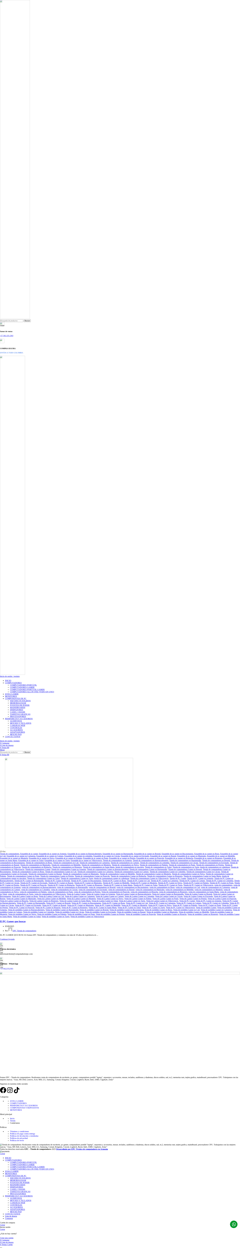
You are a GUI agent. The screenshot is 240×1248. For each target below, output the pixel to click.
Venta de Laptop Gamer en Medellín (51, 899)
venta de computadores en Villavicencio (50, 894)
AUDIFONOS (16, 721)
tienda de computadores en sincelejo (130, 867)
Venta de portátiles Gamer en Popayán (141, 914)
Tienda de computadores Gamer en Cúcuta (203, 872)
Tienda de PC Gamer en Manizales (88, 883)
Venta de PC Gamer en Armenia (208, 901)
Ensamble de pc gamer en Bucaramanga (177, 854)
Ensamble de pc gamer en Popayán (150, 858)
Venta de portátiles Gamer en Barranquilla (62, 910)
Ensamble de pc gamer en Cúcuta (106, 856)
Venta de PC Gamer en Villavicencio (180, 908)
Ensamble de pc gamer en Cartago (49, 856)
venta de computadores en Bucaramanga (132, 887)
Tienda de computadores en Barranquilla (185, 860)
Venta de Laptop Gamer (76, 894)
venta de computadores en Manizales (150, 890)
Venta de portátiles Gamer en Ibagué (131, 912)
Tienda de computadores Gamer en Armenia (68, 869)
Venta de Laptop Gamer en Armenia (100, 894)
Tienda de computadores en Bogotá (216, 860)
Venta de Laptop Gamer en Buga (25, 896)
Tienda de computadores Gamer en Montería (153, 874)
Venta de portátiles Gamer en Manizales (162, 912)
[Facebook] (3, 1090)
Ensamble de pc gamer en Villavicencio (86, 860)
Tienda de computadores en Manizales (35, 865)
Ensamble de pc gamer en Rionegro (208, 858)
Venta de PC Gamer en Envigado (28, 905)
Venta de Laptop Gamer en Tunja (132, 901)
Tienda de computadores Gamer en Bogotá (185, 869)
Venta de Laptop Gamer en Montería (81, 899)
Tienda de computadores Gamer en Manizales (81, 874)
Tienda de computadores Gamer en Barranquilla (148, 869)
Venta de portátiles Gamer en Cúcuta (69, 912)
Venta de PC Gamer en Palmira (184, 905)
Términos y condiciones (19, 1131)
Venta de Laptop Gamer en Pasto (165, 899)
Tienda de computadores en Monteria (96, 865)
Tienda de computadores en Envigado (214, 863)
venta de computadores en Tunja (20, 894)
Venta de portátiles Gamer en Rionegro (203, 914)
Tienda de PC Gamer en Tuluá (145, 885)
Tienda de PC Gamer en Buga (114, 881)
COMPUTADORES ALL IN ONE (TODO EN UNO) (32, 692)
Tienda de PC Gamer (178, 878)
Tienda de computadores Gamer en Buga (28, 872)
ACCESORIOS (16, 730)
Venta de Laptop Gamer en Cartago (110, 896)
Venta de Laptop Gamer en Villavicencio (162, 901)
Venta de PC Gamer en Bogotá (58, 903)
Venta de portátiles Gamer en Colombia (38, 912)
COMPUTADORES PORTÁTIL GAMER (27, 689)
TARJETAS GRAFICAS (20, 714)
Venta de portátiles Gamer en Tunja (55, 916)
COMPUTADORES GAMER (22, 687)
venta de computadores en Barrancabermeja (39, 887)
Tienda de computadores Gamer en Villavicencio (149, 878)
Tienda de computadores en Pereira (210, 865)
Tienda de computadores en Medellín (65, 865)
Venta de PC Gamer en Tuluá (129, 908)
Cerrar (2, 1154)
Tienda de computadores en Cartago (125, 863)
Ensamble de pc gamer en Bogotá (147, 854)
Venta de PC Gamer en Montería (134, 905)
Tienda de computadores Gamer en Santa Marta (202, 876)
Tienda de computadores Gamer (37, 869)
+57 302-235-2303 (6, 336)
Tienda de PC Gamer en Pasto (221, 883)
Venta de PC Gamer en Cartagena (162, 903)
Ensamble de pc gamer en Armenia (52, 854)
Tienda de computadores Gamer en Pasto (23, 876)
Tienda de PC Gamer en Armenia (200, 878)
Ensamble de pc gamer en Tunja (57, 860)
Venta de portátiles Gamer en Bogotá (94, 910)
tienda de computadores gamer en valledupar (111, 878)
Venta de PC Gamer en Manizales (80, 905)
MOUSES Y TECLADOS (20, 723)
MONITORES (16, 1110)
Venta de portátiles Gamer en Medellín (194, 912)
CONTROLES (16, 728)
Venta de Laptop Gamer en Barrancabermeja (133, 894)
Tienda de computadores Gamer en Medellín (117, 874)
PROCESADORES (18, 716)
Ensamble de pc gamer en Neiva (41, 858)
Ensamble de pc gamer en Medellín (221, 856)
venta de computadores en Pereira (87, 892)
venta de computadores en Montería (208, 890)
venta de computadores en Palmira (33, 892)
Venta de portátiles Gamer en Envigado (100, 912)
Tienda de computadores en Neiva (125, 865)
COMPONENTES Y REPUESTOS (24, 1108)
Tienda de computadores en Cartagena (95, 863)
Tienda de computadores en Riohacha (36, 867)
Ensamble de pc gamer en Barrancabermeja (85, 854)
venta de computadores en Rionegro (173, 892)
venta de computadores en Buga (162, 887)
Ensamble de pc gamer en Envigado (135, 856)
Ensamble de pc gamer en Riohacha (179, 858)
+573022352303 (6, 969)
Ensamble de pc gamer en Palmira (68, 858)
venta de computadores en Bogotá (102, 887)
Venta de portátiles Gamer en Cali (186, 910)
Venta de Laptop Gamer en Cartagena (80, 896)
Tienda (12, 1121)
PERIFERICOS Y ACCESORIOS (24, 1105)
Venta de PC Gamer (187, 901)
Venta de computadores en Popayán (115, 892)
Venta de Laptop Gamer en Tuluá (105, 901)
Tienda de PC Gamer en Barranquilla (29, 881)
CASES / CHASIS (17, 712)
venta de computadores (223, 885)
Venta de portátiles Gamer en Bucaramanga (127, 910)
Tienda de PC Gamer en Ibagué (60, 883)
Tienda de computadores (9, 854)
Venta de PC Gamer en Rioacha (47, 908)
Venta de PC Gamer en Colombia (215, 903)
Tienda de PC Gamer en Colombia (219, 881)
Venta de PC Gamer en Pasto (209, 905)
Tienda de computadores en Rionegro (67, 867)
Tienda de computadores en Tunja (185, 867)
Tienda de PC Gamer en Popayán (33, 885)
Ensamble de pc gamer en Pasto (95, 858)
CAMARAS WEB (17, 725)
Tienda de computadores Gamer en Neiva (188, 874)
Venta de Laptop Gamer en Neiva (110, 899)
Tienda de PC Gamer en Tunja (170, 885)
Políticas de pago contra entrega (22, 1134)
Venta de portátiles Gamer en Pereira (110, 914)
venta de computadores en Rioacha (144, 892)
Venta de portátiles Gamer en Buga (158, 910)
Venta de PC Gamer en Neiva (160, 905)
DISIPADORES (16, 710)
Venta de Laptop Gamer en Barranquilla (168, 894)
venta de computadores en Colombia (35, 890)
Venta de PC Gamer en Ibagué (54, 905)
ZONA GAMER (17, 1101)
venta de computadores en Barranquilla (72, 887)
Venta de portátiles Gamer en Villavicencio (87, 916)
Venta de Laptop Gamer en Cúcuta (168, 896)
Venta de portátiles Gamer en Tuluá (27, 916)
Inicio (12, 1118)
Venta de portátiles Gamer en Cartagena (216, 910)
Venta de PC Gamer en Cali (137, 903)
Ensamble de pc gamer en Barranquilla (118, 854)
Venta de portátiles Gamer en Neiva (22, 914)
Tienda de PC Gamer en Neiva (170, 883)
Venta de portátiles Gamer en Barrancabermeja (26, 910)
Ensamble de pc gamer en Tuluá (31, 860)
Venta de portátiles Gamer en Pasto (81, 914)
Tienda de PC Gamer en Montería (143, 883)
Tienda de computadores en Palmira (154, 865)
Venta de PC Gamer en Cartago (188, 903)
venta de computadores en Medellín (180, 890)
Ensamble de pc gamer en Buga (206, 854)
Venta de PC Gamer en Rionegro (75, 908)
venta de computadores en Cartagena (215, 887)
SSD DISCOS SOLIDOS (20, 701)
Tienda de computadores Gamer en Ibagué (45, 874)
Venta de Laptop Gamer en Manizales (21, 899)
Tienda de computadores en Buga (39, 863)
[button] (234, 1224)
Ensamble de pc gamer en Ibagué (163, 856)
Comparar (9, 1218)
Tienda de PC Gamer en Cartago (192, 881)
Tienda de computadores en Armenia (117, 860)
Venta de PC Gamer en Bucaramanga (86, 903)
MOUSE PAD (16, 734)
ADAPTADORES (17, 732)
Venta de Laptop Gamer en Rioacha (14, 901)
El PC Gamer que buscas (13, 921)
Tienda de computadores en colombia (154, 863)
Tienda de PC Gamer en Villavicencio (198, 885)
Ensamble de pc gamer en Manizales (191, 856)
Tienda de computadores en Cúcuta (184, 863)
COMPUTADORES (18, 1103)
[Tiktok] (17, 1090)
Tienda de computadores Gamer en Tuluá (43, 878)
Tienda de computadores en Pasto (182, 865)
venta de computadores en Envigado (92, 890)
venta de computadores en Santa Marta (203, 892)
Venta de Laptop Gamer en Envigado (198, 896)
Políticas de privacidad (19, 1138)
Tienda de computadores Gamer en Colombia (167, 872)
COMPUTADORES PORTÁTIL (23, 685)
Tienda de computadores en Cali (65, 863)
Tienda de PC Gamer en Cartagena (164, 881)
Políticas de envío (17, 1140)
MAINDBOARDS (17, 707)
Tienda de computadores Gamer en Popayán (92, 876)
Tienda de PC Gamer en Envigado (33, 883)
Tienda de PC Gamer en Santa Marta (117, 885)
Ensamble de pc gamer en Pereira (122, 858)
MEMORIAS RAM (18, 703)
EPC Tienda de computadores (24, 931)
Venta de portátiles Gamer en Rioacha (171, 914)
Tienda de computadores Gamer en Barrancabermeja (107, 869)
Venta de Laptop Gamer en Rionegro (43, 901)
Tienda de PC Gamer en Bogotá (57, 881)
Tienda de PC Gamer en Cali (138, 881)
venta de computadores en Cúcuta (64, 890)
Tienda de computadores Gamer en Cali (60, 872)
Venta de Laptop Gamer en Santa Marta (75, 901)
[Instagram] (10, 1090)
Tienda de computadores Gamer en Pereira (57, 876)
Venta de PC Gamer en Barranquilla (31, 903)
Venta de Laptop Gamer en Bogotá (198, 894)
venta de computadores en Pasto (60, 892)
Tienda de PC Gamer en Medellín (116, 883)
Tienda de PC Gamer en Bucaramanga (86, 881)
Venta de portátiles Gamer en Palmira (51, 914)
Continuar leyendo (7, 939)
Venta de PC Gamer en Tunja (153, 908)
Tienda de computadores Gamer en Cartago (131, 872)
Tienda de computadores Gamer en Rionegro (164, 876)
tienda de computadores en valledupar (215, 867)
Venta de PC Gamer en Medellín (107, 905)
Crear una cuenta (6, 1238)
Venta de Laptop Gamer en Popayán (222, 899)
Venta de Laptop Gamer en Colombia (139, 896)
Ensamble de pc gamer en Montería (14, 858)
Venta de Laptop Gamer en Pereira (193, 899)
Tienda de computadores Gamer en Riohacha (128, 876)
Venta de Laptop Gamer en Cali (51, 896)
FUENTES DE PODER (20, 705)
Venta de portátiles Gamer (206, 908)
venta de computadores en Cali (188, 887)
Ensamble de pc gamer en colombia (78, 856)
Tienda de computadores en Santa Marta (98, 867)
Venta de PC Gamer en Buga (113, 903)
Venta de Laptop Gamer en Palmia (137, 899)
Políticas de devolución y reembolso (24, 1136)
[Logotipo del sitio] (15, 318)
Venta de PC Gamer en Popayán (21, 908)
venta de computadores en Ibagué (121, 890)
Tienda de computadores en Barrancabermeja (150, 860)
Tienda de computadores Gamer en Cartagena (95, 872)
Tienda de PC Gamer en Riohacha (61, 885)
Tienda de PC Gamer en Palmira (196, 883)
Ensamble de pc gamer (29, 854)
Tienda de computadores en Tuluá (158, 867)
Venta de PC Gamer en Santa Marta (102, 908)
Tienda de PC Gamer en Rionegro (89, 885)
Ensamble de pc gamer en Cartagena (21, 856)
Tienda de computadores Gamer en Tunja (77, 878)
